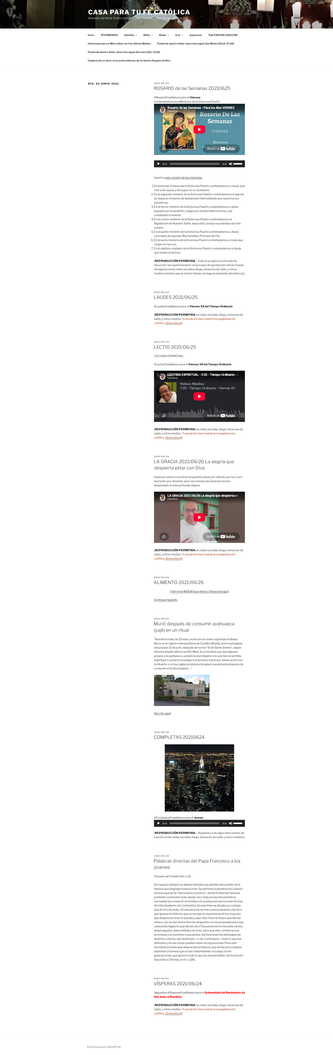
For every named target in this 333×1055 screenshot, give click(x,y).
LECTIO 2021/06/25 (175, 347)
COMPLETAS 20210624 (179, 737)
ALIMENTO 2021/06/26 (179, 582)
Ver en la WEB (181, 591)
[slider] (238, 163)
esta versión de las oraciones (183, 177)
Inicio (91, 34)
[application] (199, 163)
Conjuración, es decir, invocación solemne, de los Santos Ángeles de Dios (129, 60)
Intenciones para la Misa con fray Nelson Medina (119, 43)
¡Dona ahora (173, 323)
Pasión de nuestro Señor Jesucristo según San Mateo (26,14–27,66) (195, 43)
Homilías (129, 34)
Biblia (146, 34)
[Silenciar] (230, 164)
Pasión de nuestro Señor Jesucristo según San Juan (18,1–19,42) (124, 52)
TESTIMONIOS (109, 34)
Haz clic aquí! (162, 713)
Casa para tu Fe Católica (139, 12)
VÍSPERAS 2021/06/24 (178, 983)
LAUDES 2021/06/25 (176, 297)
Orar (178, 34)
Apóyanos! (196, 34)
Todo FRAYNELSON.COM (222, 34)
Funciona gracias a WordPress (104, 1046)
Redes (162, 34)
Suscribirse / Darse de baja (210, 591)
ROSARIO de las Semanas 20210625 (192, 88)
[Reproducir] (158, 164)
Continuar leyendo (165, 600)
